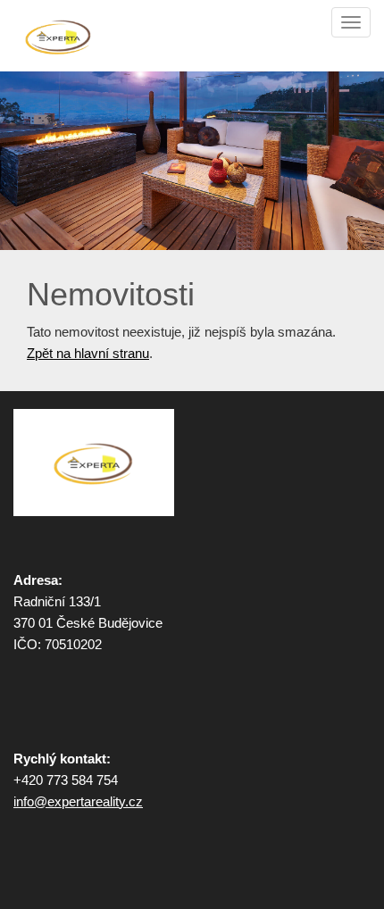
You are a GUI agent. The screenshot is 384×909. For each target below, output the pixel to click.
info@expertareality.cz (78, 801)
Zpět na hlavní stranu (88, 353)
